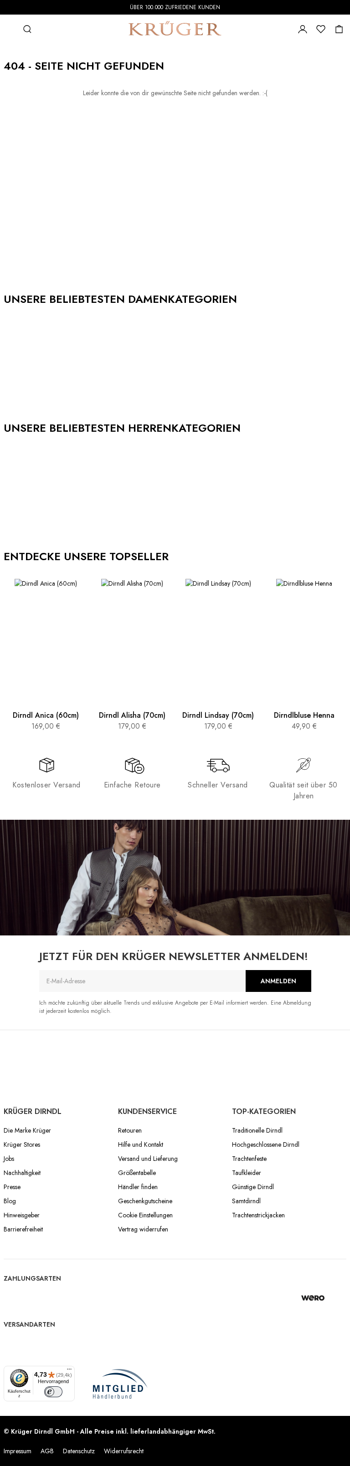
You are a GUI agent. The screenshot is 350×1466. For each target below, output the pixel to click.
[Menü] (69, 1371)
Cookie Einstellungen (145, 1215)
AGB (47, 1451)
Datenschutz (79, 1451)
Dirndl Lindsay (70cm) (218, 715)
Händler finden (138, 1186)
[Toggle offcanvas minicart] (339, 29)
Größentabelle (137, 1172)
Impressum (17, 1451)
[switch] (53, 1391)
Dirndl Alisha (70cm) (132, 715)
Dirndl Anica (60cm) (46, 715)
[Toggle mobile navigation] (9, 29)
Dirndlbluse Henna (304, 715)
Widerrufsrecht (124, 1451)
